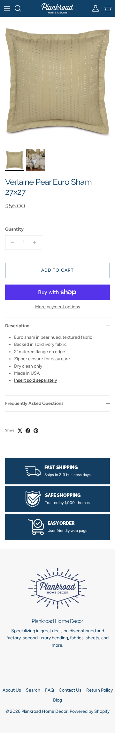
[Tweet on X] (20, 430)
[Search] (21, 8)
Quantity (14, 229)
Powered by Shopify (90, 711)
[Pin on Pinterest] (36, 430)
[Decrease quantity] (11, 242)
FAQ (49, 690)
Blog (57, 700)
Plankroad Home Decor (44, 711)
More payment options (57, 307)
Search (33, 690)
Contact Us (70, 690)
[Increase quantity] (36, 242)
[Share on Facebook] (28, 430)
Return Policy (99, 690)
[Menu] (7, 8)
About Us (12, 690)
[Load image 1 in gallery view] (57, 81)
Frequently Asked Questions (34, 403)
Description (17, 325)
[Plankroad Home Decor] (57, 8)
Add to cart (57, 270)
